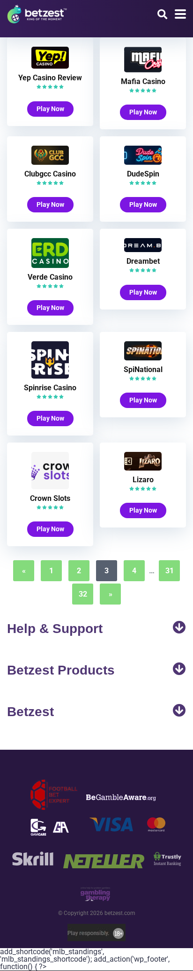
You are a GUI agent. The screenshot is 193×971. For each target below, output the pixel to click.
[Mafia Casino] (143, 69)
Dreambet (143, 261)
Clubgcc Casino (50, 173)
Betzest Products (61, 670)
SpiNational (143, 369)
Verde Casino (50, 277)
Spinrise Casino (50, 387)
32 (83, 594)
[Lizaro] (143, 468)
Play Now (50, 109)
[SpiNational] (143, 357)
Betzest (30, 711)
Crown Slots (50, 498)
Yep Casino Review (50, 77)
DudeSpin (143, 173)
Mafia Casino (143, 81)
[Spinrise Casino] (50, 376)
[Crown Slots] (50, 486)
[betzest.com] (37, 12)
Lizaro (143, 479)
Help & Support (55, 628)
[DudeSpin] (143, 162)
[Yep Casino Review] (50, 66)
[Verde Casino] (50, 265)
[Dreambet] (143, 249)
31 (169, 570)
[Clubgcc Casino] (50, 162)
